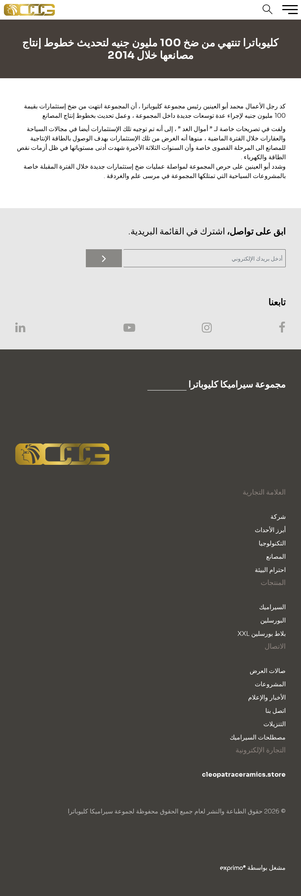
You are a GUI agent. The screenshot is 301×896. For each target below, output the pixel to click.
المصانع (276, 556)
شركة (278, 517)
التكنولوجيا (272, 543)
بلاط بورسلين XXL (262, 634)
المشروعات (270, 684)
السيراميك (272, 607)
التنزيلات (274, 724)
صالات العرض (268, 671)
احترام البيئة (270, 570)
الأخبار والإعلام (267, 697)
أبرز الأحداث (270, 530)
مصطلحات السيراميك (258, 737)
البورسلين (273, 620)
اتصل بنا (275, 711)
